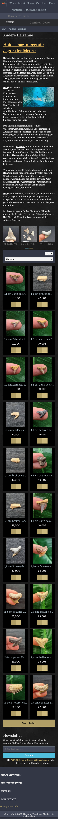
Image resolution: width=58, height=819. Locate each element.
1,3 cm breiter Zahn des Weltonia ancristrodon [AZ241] (16, 430)
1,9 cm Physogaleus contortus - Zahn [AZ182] (16, 566)
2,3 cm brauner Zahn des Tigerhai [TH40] (16, 611)
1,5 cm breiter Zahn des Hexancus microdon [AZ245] (16, 520)
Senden (29, 755)
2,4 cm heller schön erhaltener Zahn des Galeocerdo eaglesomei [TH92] (43, 657)
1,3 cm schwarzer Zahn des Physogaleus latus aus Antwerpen (43, 430)
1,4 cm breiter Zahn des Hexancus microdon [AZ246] (16, 475)
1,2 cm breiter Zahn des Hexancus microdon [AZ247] (43, 293)
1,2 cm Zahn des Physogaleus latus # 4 (43, 384)
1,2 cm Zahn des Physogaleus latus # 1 (16, 339)
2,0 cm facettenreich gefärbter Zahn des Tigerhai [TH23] (43, 566)
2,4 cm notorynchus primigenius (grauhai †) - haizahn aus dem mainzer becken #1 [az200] (16, 702)
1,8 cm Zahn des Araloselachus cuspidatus (43, 520)
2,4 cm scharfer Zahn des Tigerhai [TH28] (43, 702)
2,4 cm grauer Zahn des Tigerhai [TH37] (16, 657)
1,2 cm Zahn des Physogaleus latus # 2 (43, 339)
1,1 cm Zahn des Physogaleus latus (16, 293)
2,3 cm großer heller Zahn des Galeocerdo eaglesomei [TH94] (43, 611)
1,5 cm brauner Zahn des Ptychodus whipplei (43, 475)
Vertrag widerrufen (9, 806)
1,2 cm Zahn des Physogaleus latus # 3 (16, 384)
